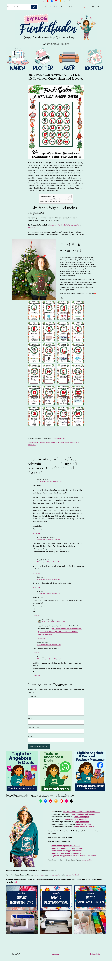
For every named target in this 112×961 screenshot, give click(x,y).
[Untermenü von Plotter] (58, 6)
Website (30, 736)
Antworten (36, 533)
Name (30, 718)
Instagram (53, 225)
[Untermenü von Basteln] (66, 6)
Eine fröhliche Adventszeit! (50, 201)
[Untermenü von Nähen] (74, 6)
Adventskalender (33, 442)
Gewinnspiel (32, 445)
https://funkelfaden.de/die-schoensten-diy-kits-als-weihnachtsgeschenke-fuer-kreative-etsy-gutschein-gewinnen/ (60, 631)
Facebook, (62, 225)
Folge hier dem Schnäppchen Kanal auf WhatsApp (81, 811)
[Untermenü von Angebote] (89, 6)
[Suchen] (34, 7)
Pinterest (69, 225)
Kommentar (32, 696)
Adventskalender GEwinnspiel (49, 442)
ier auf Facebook (73, 875)
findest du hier (86, 860)
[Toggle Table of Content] (69, 196)
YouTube (77, 225)
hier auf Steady (39, 875)
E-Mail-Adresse (34, 727)
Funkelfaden (17, 954)
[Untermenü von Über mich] (99, 6)
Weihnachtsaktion (58, 438)
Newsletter (32, 227)
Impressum (56, 954)
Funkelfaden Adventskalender (69, 442)
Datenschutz (95, 954)
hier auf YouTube (55, 875)
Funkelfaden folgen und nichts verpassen (58, 199)
